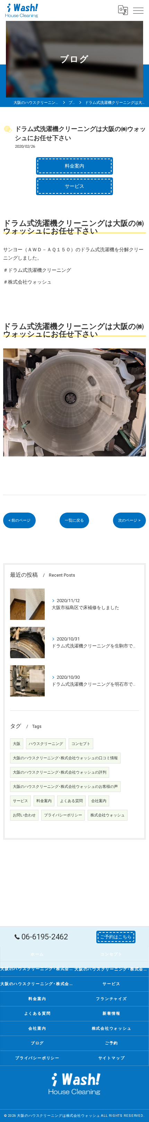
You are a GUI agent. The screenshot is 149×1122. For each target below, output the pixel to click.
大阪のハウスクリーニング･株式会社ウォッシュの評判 (59, 772)
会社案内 (98, 801)
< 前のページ (19, 520)
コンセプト (80, 743)
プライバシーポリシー (63, 815)
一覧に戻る (74, 520)
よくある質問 (71, 801)
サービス (20, 801)
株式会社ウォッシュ (107, 815)
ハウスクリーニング (46, 743)
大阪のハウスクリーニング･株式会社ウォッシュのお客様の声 (65, 786)
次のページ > (129, 520)
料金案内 (44, 801)
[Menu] (138, 10)
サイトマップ (111, 1057)
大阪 (16, 743)
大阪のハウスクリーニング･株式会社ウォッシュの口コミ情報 (65, 758)
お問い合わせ (24, 815)
